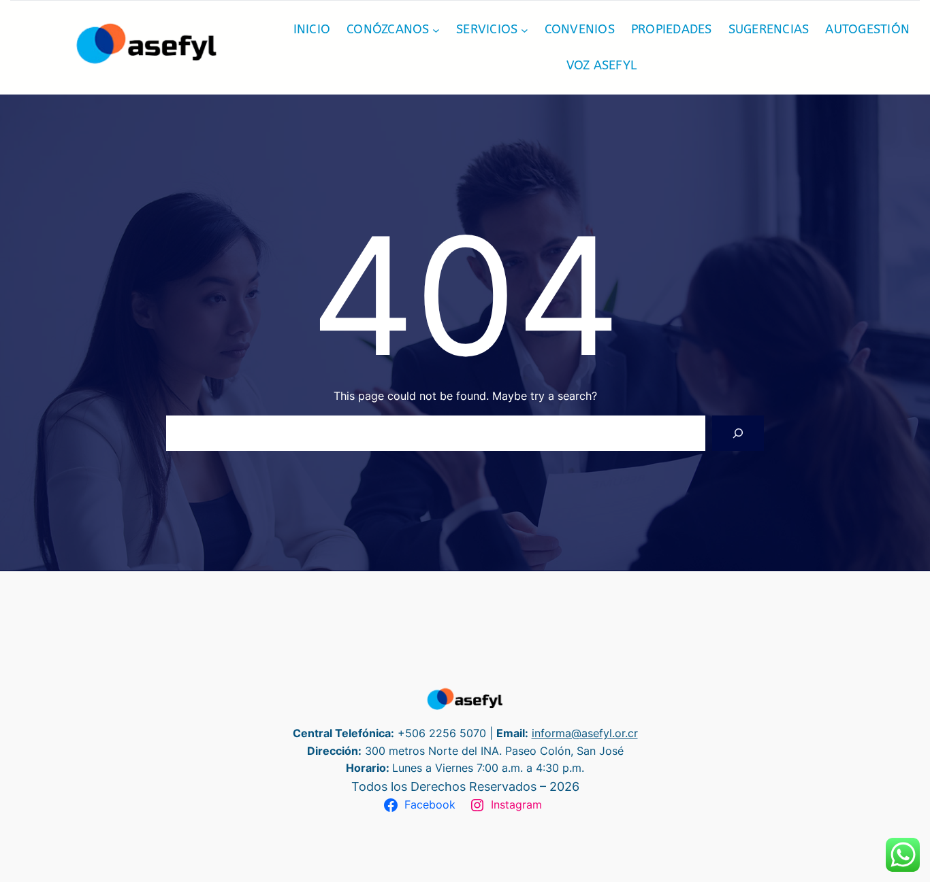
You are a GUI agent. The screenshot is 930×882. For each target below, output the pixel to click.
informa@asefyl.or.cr (585, 733)
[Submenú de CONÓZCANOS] (436, 29)
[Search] (738, 433)
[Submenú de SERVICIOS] (524, 29)
